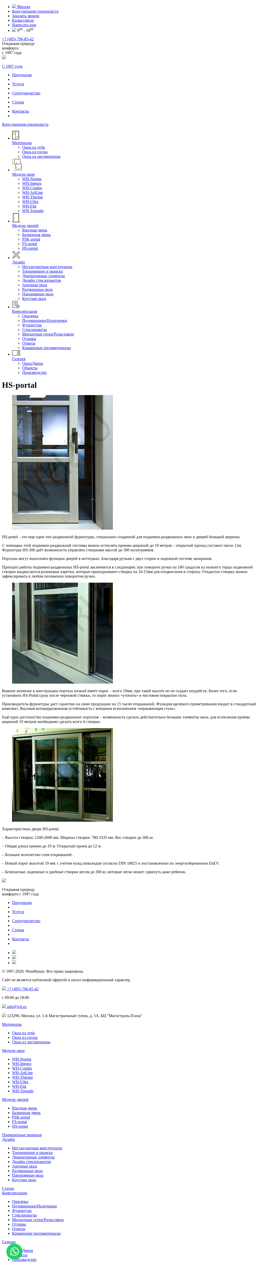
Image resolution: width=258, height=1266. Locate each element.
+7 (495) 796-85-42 (18, 39)
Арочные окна (34, 285)
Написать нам (24, 25)
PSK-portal (31, 239)
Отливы (29, 339)
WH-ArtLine (32, 192)
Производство (34, 372)
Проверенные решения (22, 1135)
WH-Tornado (33, 211)
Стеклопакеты (34, 329)
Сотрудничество (26, 93)
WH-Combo (32, 188)
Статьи (18, 102)
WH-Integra (31, 183)
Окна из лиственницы (41, 156)
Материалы (12, 1024)
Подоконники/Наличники (44, 320)
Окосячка (30, 316)
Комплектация (14, 1193)
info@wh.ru (16, 1006)
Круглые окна (34, 298)
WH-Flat (29, 206)
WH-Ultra (30, 201)
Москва (23, 7)
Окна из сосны (35, 152)
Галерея (8, 1242)
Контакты (20, 111)
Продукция (21, 75)
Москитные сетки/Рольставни (48, 334)
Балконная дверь (36, 234)
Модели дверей (15, 1099)
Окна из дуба (33, 147)
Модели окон (13, 1050)
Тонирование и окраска (42, 271)
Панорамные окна (37, 294)
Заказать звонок (25, 16)
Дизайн (8, 1139)
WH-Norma (31, 179)
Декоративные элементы (43, 276)
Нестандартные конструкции (47, 267)
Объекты (30, 368)
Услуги (18, 84)
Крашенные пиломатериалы (46, 348)
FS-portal (29, 244)
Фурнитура (32, 325)
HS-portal (30, 248)
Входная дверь (34, 230)
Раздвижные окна (37, 289)
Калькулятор (23, 20)
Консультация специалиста (35, 11)
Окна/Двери (32, 363)
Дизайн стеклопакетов (41, 280)
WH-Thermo (32, 197)
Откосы (28, 343)
